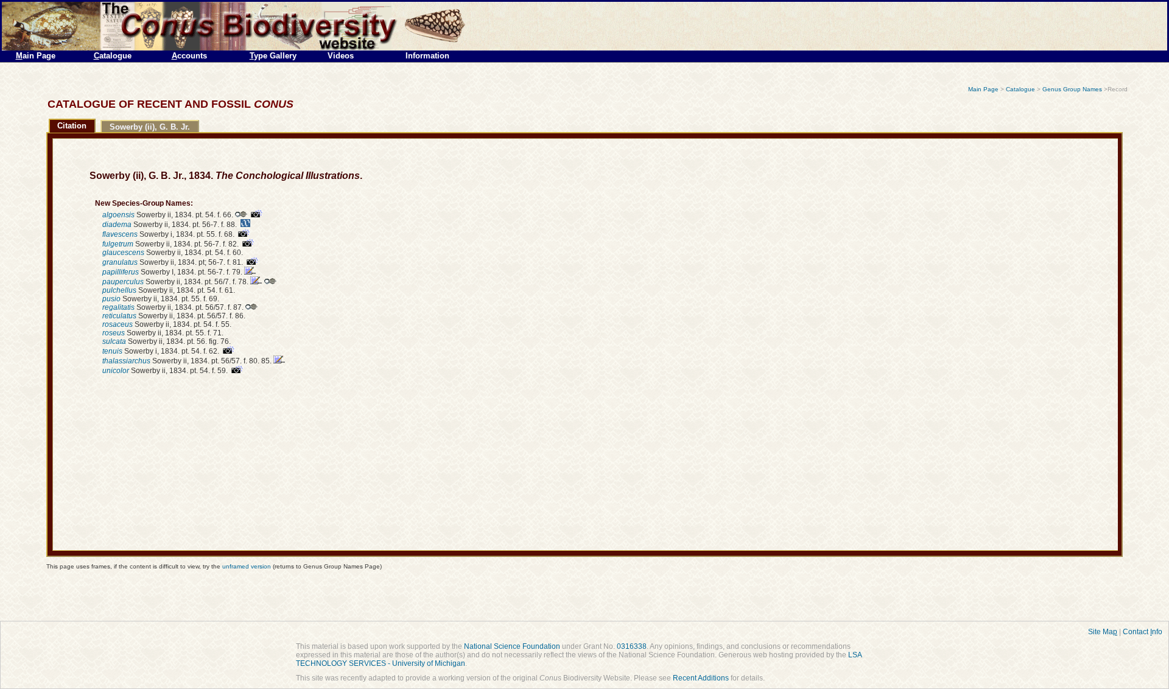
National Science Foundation (512, 646)
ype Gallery (273, 55)
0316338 (632, 646)
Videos (341, 55)
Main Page (983, 89)
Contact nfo (1142, 632)
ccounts (189, 55)
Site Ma (1102, 632)
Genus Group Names (1072, 89)
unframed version (246, 566)
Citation (71, 125)
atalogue (113, 55)
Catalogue (1020, 89)
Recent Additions (701, 678)
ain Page (35, 55)
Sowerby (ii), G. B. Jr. (150, 126)
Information (427, 55)
